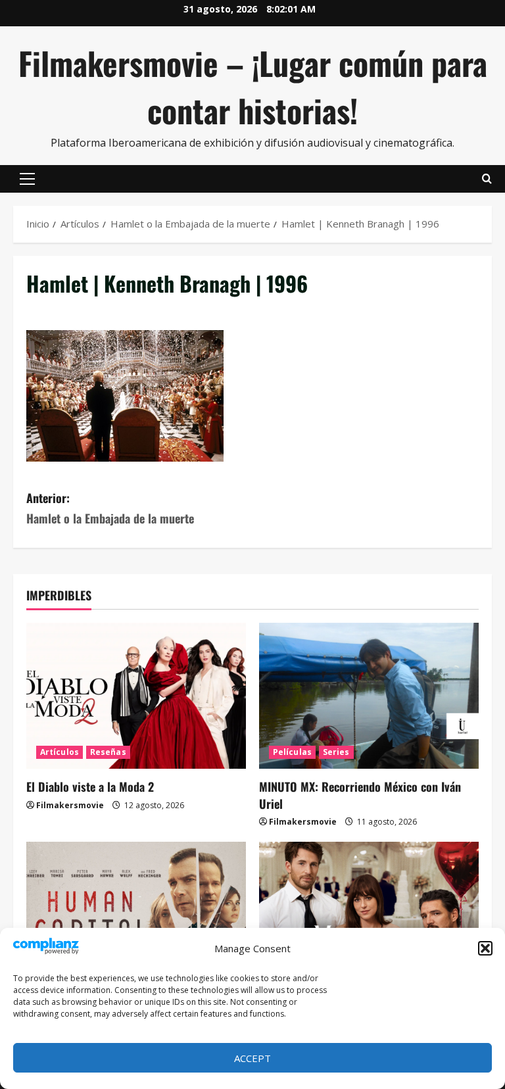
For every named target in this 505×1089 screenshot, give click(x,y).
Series (336, 752)
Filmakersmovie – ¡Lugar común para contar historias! (252, 86)
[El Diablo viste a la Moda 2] (136, 696)
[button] (485, 948)
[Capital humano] (136, 915)
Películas (292, 752)
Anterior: (110, 508)
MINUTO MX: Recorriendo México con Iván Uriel (360, 794)
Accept (252, 1058)
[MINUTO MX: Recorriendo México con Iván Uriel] (369, 696)
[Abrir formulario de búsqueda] (487, 178)
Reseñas (108, 752)
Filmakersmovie (70, 805)
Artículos (59, 752)
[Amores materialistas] (369, 915)
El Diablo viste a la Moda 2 (90, 786)
